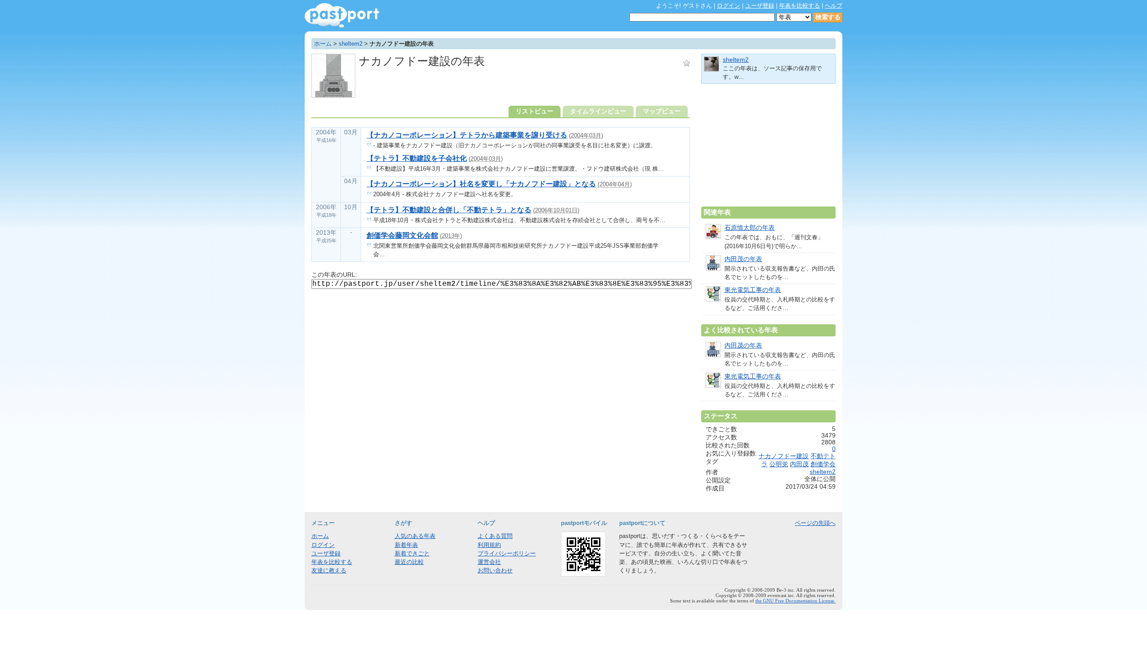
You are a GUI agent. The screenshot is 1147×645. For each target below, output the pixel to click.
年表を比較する (799, 5)
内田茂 (799, 464)
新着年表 (406, 545)
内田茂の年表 (743, 259)
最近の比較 (409, 562)
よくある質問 (495, 536)
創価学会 (823, 464)
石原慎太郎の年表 (749, 227)
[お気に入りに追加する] (686, 63)
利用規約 (489, 545)
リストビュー (534, 111)
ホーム (323, 43)
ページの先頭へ (815, 523)
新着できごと (412, 553)
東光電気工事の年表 (752, 290)
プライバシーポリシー (507, 553)
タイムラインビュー (598, 111)
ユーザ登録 (759, 5)
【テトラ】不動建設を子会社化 (417, 158)
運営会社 (489, 562)
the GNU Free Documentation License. (795, 600)
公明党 (778, 464)
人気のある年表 (415, 536)
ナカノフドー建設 (784, 456)
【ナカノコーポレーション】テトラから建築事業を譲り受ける (467, 135)
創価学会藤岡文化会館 (402, 235)
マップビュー (662, 111)
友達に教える (328, 570)
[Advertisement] (768, 149)
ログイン (728, 5)
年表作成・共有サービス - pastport (342, 15)
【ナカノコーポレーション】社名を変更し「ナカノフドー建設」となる (481, 184)
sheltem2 (350, 43)
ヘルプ (833, 5)
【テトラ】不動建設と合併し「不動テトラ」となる (449, 210)
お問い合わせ (495, 570)
